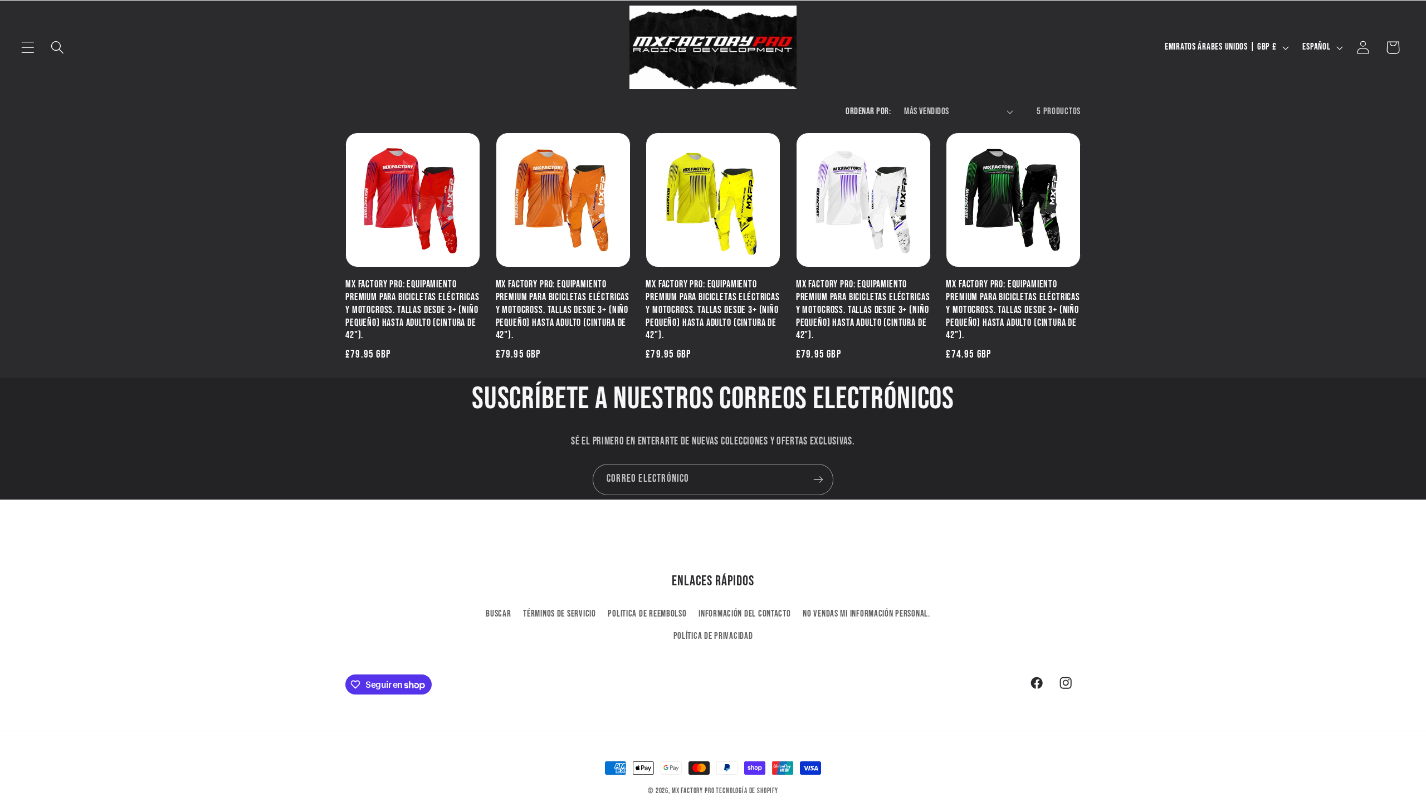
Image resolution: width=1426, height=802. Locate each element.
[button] (28, 47)
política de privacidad (713, 636)
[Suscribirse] (818, 479)
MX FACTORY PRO (693, 790)
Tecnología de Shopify (747, 790)
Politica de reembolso (647, 613)
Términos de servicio (559, 613)
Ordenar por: (868, 111)
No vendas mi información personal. (866, 613)
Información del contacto (744, 613)
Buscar (498, 613)
